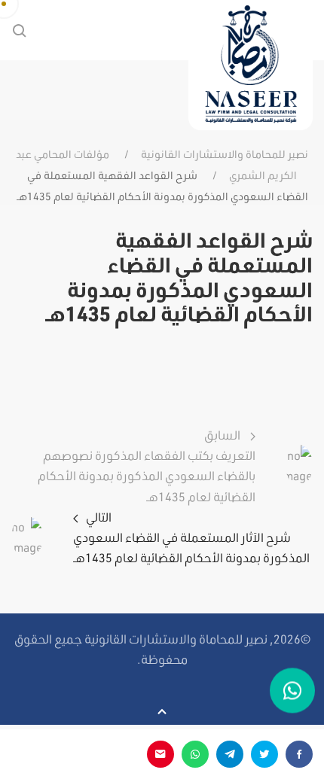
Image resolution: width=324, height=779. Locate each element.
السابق (146, 465)
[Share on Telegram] (229, 754)
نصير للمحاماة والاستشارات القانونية (224, 154)
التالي (191, 537)
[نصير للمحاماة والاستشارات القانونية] (250, 65)
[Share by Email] (160, 754)
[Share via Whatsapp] (195, 754)
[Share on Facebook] (299, 754)
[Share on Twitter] (264, 754)
